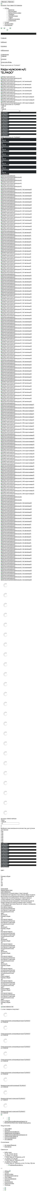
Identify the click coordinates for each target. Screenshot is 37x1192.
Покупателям (9, 1183)
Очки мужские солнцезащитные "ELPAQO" (15, 1020)
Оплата (7, 1130)
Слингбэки (12, 20)
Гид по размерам (10, 1138)
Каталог (4, 5)
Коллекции (8, 25)
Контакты (8, 1146)
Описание (4, 888)
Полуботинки (13, 16)
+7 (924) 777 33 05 (11, 1158)
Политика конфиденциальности (16, 1121)
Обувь (7, 8)
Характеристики (6, 890)
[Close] (1, 1168)
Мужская (10, 1)
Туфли (10, 17)
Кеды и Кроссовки (14, 13)
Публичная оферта (11, 1136)
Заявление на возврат (12, 1133)
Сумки (7, 22)
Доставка (10, 5)
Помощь (7, 1185)
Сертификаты (6, 891)
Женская (4, 1)
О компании (9, 1181)
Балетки (11, 9)
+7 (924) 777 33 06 (11, 1161)
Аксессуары (9, 23)
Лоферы (11, 14)
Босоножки (12, 11)
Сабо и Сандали (14, 19)
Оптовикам (18, 5)
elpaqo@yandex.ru (16, 1165)
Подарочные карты (11, 1175)
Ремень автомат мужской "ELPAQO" (13, 1098)
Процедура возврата (12, 1131)
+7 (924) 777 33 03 (11, 1155)
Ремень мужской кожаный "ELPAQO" (13, 1085)
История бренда (10, 1145)
